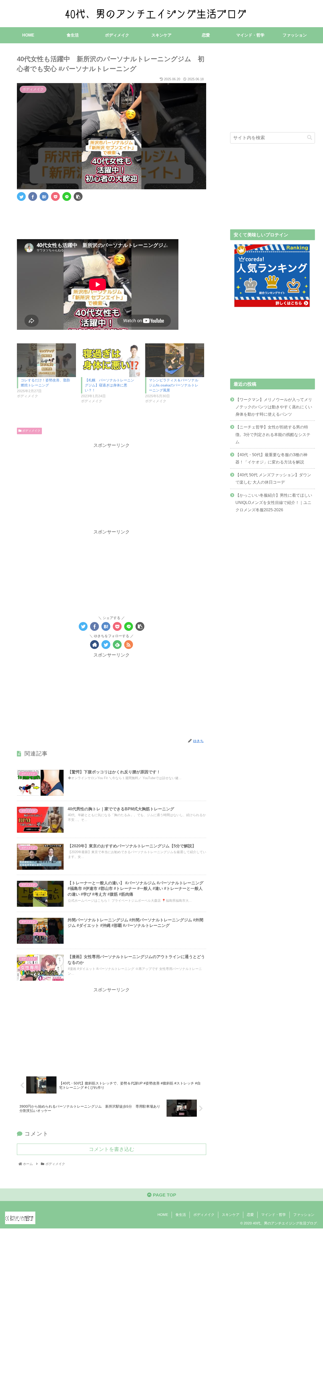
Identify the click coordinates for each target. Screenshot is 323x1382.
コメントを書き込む (111, 1149)
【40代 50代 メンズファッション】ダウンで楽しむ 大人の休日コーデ (273, 478)
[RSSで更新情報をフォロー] (128, 644)
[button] (309, 137)
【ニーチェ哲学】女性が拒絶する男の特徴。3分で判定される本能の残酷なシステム (272, 434)
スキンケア (230, 1215)
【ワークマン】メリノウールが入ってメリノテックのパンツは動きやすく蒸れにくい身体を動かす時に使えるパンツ (273, 406)
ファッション (303, 1215)
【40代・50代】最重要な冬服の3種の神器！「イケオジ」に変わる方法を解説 (271, 458)
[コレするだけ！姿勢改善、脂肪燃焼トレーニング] (46, 360)
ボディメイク (30, 430)
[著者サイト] (94, 644)
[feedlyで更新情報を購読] (117, 644)
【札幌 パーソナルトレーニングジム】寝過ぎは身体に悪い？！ (109, 385)
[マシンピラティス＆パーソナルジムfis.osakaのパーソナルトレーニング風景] (174, 360)
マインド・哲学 (273, 1215)
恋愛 (250, 1215)
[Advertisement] (111, 218)
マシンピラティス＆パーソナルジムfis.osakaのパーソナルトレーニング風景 (173, 385)
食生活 (180, 1215)
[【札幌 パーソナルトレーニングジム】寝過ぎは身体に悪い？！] (110, 360)
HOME (162, 1215)
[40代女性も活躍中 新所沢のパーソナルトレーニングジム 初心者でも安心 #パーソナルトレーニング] (44, 196)
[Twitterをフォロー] (105, 644)
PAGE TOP (164, 1194)
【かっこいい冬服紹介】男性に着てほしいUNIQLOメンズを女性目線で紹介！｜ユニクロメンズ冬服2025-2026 (273, 502)
